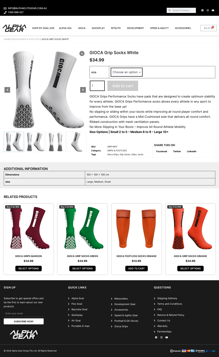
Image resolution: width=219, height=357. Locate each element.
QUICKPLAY (98, 28)
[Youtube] (213, 10)
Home (7, 39)
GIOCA (82, 28)
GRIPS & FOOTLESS (30, 39)
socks (140, 154)
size (93, 72)
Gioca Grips (112, 154)
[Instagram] (208, 10)
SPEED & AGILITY (159, 28)
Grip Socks (125, 154)
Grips (133, 154)
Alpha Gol (65, 28)
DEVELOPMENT (135, 28)
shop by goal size (43, 28)
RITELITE (116, 28)
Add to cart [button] (136, 268)
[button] (83, 90)
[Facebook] (202, 10)
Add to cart (122, 85)
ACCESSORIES (183, 28)
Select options (28, 268)
